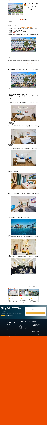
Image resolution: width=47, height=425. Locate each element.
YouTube (11, 329)
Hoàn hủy (37, 334)
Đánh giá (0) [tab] (25, 19)
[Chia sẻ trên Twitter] (27, 9)
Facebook (9, 329)
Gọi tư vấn (25, 9)
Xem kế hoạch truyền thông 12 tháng (8, 315)
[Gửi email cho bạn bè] (29, 9)
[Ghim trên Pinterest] (30, 9)
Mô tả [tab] (21, 19)
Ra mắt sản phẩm (20, 327)
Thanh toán (35, 334)
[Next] (22, 8)
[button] (8, 11)
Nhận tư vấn (2, 315)
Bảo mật (39, 334)
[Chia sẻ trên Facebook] (26, 9)
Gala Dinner (20, 325)
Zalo (13, 329)
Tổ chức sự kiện (20, 324)
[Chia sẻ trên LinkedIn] (31, 9)
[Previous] (8, 8)
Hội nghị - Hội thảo (20, 326)
